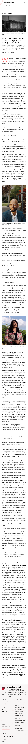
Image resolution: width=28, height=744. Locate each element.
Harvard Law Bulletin (8, 2)
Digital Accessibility (19, 727)
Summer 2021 (6, 4)
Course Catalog (5, 703)
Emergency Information (20, 713)
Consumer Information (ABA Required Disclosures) (19, 717)
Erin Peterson (11, 52)
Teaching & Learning (7, 13)
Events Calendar (18, 701)
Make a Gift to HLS (19, 711)
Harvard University (6, 728)
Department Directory (19, 707)
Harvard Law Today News (7, 701)
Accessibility (17, 725)
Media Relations (18, 709)
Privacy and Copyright (19, 730)
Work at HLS (4, 711)
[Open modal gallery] (14, 203)
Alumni (3, 709)
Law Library (4, 707)
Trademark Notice (18, 728)
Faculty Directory (5, 705)
